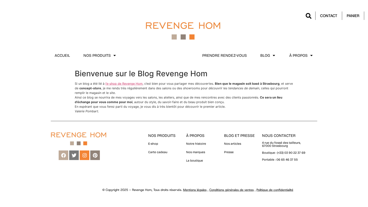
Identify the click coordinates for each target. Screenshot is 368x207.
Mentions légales (195, 190)
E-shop (153, 143)
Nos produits (97, 55)
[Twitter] (74, 155)
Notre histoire (196, 143)
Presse (229, 152)
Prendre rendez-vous (224, 55)
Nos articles (232, 143)
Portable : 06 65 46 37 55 (280, 159)
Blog (265, 55)
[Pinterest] (95, 155)
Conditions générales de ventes (231, 190)
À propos (298, 55)
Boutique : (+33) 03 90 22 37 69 (284, 152)
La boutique (194, 160)
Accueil (62, 55)
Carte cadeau (157, 152)
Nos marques (195, 152)
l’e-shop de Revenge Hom (124, 83)
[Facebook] (63, 155)
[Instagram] (84, 155)
